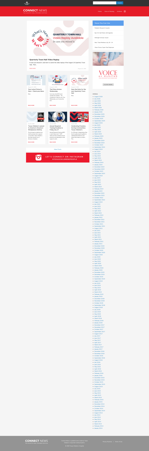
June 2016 (97, 365)
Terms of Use (118, 441)
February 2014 (98, 426)
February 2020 (98, 268)
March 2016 (98, 371)
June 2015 (97, 391)
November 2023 (99, 169)
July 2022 (97, 204)
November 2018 (99, 301)
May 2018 (97, 314)
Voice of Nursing (109, 11)
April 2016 (97, 369)
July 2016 (97, 362)
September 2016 (99, 358)
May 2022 (97, 209)
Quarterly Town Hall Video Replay (44, 60)
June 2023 (97, 180)
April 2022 (97, 211)
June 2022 (97, 206)
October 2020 (98, 250)
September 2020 (99, 252)
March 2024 (98, 160)
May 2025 (97, 130)
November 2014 (99, 406)
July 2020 (97, 257)
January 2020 (98, 270)
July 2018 (97, 310)
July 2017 (97, 336)
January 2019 (98, 296)
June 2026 (97, 101)
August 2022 (98, 202)
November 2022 (99, 195)
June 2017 (97, 338)
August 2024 (98, 149)
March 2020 (98, 266)
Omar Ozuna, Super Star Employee (104, 47)
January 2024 (98, 165)
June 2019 (97, 285)
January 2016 (98, 376)
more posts (57, 149)
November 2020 (99, 248)
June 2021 (97, 233)
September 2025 (99, 121)
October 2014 (98, 408)
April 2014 (97, 422)
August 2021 (98, 228)
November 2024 (99, 143)
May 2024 (97, 156)
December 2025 (99, 114)
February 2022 (98, 215)
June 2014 (97, 417)
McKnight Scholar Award (101, 38)
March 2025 (98, 134)
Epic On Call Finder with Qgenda (104, 33)
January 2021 (98, 244)
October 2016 (98, 356)
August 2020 (98, 255)
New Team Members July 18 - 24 (104, 42)
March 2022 (98, 213)
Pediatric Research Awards (102, 28)
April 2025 (97, 132)
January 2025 (98, 138)
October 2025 (98, 119)
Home (100, 11)
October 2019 (98, 277)
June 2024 (97, 154)
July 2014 (97, 415)
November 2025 (99, 116)
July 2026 (97, 99)
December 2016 (99, 351)
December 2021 (99, 220)
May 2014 (97, 419)
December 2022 (99, 193)
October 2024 (98, 145)
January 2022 (98, 217)
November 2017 (99, 327)
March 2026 (98, 108)
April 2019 (97, 290)
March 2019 (98, 292)
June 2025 (97, 127)
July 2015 (97, 389)
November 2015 (99, 380)
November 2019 (99, 274)
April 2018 (97, 316)
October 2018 (98, 303)
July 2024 (97, 151)
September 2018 (99, 305)
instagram (124, 11)
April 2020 (97, 263)
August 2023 (98, 176)
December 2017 (99, 325)
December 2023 (99, 167)
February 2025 (98, 136)
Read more (32, 68)
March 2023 (98, 187)
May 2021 (97, 235)
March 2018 (98, 318)
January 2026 (98, 112)
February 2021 (98, 241)
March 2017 (98, 345)
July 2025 (97, 125)
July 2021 (97, 231)
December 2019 (99, 272)
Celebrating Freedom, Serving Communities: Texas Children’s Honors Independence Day (78, 130)
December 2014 (99, 404)
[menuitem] (100, 11)
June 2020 (97, 259)
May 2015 (97, 393)
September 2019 (99, 279)
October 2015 (98, 382)
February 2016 (98, 373)
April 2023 (97, 184)
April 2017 (97, 343)
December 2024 (99, 140)
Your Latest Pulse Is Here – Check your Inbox (36, 90)
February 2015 (98, 400)
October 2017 (98, 329)
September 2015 (99, 384)
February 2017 (98, 347)
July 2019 (97, 283)
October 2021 (98, 224)
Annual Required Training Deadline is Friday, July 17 (56, 128)
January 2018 (98, 323)
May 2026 (97, 103)
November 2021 (99, 222)
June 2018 (97, 312)
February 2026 (98, 110)
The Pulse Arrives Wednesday (56, 90)
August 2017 (98, 334)
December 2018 (99, 299)
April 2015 (97, 395)
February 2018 (98, 321)
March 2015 (98, 397)
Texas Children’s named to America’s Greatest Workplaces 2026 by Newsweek (36, 129)
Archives (119, 11)
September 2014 (99, 411)
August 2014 (98, 413)
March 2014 (98, 424)
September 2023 (99, 173)
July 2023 (97, 178)
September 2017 (99, 332)
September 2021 (99, 226)
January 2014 (98, 428)
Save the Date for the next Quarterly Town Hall (78, 91)
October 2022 (98, 198)
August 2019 (98, 281)
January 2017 (98, 349)
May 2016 (97, 367)
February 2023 (98, 189)
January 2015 (98, 402)
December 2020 (99, 246)
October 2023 (98, 171)
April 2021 (97, 237)
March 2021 (98, 239)
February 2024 (98, 162)
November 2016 (99, 354)
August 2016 (98, 360)
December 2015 (99, 378)
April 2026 (97, 105)
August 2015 (98, 387)
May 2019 (97, 288)
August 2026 (98, 97)
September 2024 (99, 147)
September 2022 (99, 200)
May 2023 (97, 182)
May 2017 (97, 340)
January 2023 (98, 191)
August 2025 (98, 123)
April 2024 (97, 158)
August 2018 (98, 307)
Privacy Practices (107, 441)
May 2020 (97, 261)
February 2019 (98, 294)
